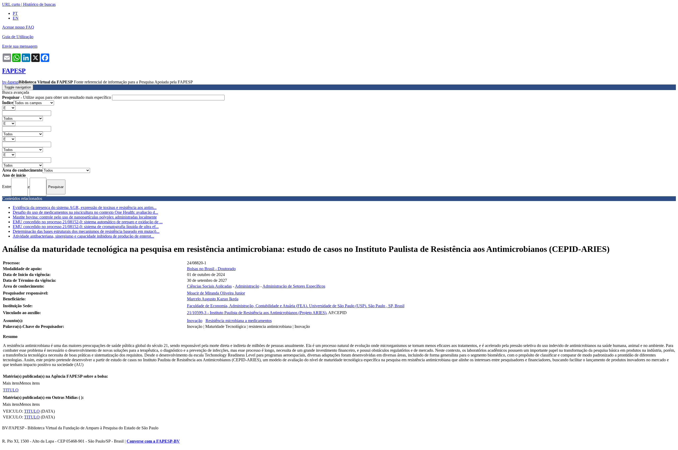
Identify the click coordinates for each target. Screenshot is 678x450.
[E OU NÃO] (8, 107)
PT (15, 13)
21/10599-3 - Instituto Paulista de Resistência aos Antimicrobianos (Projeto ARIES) (256, 312)
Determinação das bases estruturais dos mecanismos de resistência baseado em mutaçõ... (86, 231)
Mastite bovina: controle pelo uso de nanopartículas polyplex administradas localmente (85, 217)
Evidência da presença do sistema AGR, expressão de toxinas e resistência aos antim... (85, 207)
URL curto (11, 4)
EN (16, 18)
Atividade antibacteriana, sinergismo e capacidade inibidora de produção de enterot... (83, 236)
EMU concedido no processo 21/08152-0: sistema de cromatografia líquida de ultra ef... (86, 226)
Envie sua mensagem (19, 46)
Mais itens (11, 383)
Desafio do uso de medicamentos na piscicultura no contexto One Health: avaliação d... (85, 212)
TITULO (11, 390)
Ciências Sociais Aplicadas (209, 286)
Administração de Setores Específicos (293, 286)
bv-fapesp (10, 82)
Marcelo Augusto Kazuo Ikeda (212, 299)
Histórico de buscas (39, 4)
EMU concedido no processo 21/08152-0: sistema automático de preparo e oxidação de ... (88, 222)
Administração (247, 286)
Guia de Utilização (17, 36)
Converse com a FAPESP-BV (153, 441)
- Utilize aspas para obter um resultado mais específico (57, 97)
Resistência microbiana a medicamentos (239, 320)
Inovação (194, 320)
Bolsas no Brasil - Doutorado (211, 268)
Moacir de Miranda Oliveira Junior (216, 293)
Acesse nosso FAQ (18, 27)
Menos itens (30, 383)
